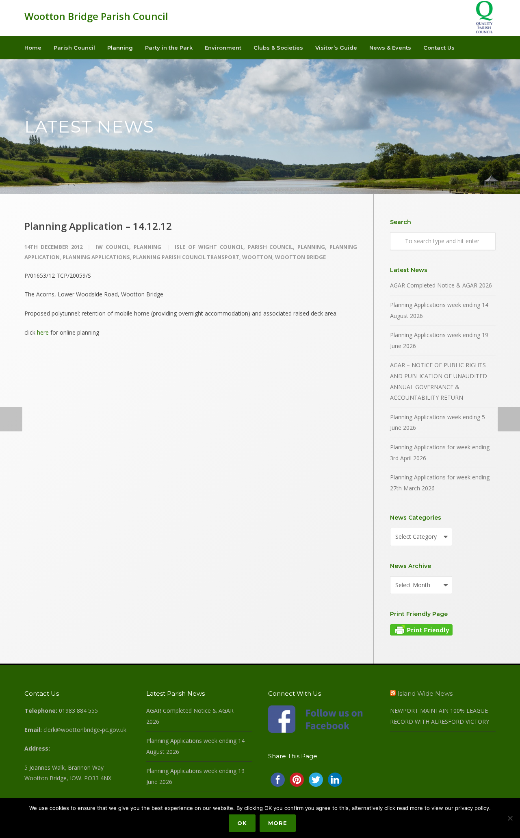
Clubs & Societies (278, 47)
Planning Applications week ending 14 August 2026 (439, 310)
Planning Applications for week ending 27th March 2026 (440, 482)
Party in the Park (169, 47)
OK (242, 823)
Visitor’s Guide (336, 47)
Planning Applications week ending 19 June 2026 (439, 340)
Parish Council (74, 47)
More (277, 823)
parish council (270, 246)
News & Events (390, 47)
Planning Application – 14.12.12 (98, 226)
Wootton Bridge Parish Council (96, 16)
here (43, 332)
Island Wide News (425, 693)
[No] (510, 818)
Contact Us (439, 47)
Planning (120, 47)
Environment (223, 47)
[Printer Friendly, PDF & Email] (421, 633)
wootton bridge (300, 257)
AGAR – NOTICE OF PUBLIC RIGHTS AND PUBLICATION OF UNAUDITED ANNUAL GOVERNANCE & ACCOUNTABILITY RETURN (438, 381)
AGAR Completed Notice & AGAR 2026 (441, 285)
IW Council (112, 246)
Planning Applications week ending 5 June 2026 (437, 422)
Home (32, 47)
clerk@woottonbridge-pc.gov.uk (84, 730)
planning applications (96, 257)
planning (311, 246)
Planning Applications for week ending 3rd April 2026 (440, 452)
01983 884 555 (78, 710)
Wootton (257, 257)
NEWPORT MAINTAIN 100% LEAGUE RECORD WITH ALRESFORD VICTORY (439, 716)
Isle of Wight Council (209, 246)
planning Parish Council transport (186, 257)
